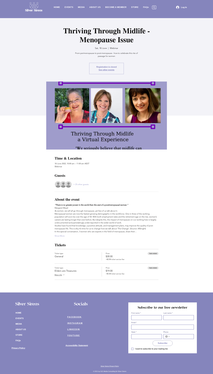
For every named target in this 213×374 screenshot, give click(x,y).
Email (134, 322)
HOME (18, 313)
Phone (165, 332)
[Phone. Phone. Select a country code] (167, 336)
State (133, 332)
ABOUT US (21, 329)
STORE (19, 335)
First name (136, 313)
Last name (168, 313)
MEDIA (19, 324)
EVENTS (20, 318)
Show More (60, 236)
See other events (106, 70)
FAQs (18, 341)
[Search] (154, 7)
